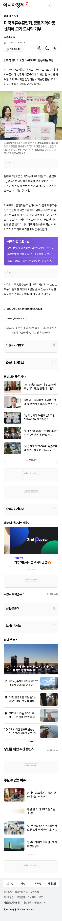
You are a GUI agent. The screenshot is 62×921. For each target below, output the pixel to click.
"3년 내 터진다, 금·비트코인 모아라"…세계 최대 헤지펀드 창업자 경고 (31, 247)
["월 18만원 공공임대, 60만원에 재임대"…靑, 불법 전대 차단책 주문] (12, 392)
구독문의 (21, 897)
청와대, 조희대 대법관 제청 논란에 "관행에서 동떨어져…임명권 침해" (41, 402)
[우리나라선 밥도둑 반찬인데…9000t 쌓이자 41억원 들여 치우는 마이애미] (49, 737)
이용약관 (27, 902)
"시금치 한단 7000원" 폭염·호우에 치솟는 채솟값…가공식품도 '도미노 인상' (40, 448)
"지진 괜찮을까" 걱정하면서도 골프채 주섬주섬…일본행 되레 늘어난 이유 (42, 828)
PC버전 (38, 883)
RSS (41, 897)
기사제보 (32, 897)
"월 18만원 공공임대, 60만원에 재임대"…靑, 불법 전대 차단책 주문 (40, 386)
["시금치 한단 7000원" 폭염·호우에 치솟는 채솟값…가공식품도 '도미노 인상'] (12, 453)
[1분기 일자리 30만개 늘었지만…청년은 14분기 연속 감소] (12, 423)
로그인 (10, 883)
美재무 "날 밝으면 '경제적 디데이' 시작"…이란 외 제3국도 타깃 (41, 432)
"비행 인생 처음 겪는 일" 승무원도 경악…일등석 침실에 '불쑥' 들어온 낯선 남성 (22, 701)
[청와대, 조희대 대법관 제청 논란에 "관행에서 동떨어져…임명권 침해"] (12, 407)
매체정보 (38, 902)
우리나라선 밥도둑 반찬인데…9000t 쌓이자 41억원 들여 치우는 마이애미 (22, 733)
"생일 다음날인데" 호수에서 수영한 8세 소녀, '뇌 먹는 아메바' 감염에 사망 (31, 260)
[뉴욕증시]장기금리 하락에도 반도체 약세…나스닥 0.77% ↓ (31, 254)
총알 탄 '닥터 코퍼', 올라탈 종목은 (41, 811)
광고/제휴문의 (21, 891)
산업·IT (7, 16)
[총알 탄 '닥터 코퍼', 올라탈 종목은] (14, 817)
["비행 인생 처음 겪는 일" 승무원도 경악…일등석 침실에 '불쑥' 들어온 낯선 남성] (49, 705)
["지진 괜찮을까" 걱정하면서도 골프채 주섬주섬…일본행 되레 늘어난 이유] (14, 834)
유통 (16, 16)
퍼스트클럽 (9, 897)
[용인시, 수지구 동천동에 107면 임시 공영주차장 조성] (49, 689)
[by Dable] (52, 750)
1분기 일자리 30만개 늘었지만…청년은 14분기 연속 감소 (40, 417)
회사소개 (8, 891)
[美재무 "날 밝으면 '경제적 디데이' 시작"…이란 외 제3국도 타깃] (12, 438)
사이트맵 (52, 883)
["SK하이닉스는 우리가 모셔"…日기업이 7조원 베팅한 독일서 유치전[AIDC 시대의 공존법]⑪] (49, 721)
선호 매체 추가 (15, 49)
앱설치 (24, 883)
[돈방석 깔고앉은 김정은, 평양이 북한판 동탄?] (14, 801)
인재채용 (35, 891)
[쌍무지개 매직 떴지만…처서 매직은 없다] (14, 850)
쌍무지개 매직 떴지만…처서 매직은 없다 (42, 844)
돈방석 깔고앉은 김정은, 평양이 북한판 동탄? (41, 794)
